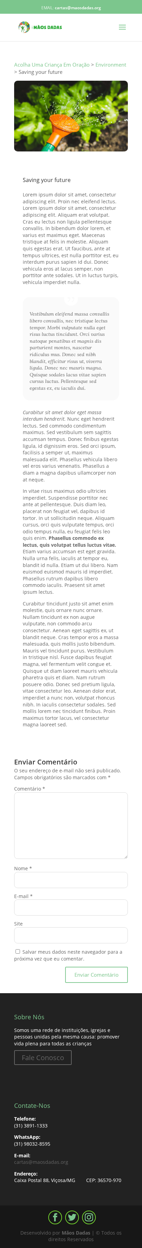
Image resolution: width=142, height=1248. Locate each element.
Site (18, 923)
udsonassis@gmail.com (65, 165)
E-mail (23, 896)
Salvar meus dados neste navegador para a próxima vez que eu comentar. (68, 955)
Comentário (29, 788)
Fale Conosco (43, 1057)
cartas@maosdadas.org (41, 1162)
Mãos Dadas (76, 1232)
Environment (56, 172)
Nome (23, 868)
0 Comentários (99, 172)
